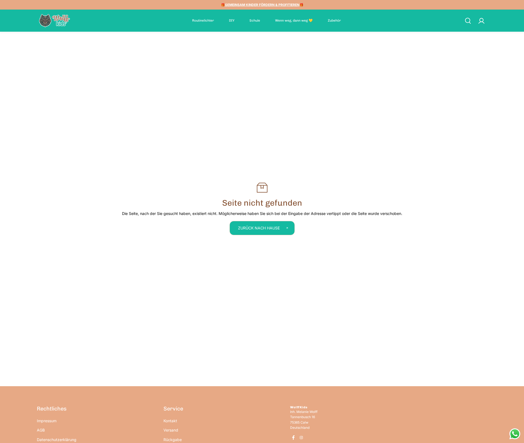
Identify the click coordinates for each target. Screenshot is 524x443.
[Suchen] (468, 21)
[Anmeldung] (481, 21)
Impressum (46, 420)
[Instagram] (301, 437)
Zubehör (334, 20)
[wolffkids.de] (54, 20)
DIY (231, 20)
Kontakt (170, 420)
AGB (41, 430)
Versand (170, 430)
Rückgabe (172, 439)
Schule (254, 20)
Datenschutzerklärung (56, 439)
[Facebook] (293, 437)
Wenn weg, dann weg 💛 (294, 20)
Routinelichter (203, 20)
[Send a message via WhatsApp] (514, 433)
